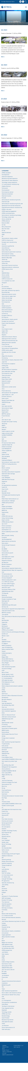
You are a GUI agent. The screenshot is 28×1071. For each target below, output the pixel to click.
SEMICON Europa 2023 (7, 591)
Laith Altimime (5, 869)
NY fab (3, 230)
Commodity (4, 909)
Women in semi (5, 635)
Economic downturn (7, 396)
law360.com (5, 634)
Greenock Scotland (6, 726)
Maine (3, 497)
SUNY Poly (4, 755)
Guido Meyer (5, 1004)
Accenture (4, 888)
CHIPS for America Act (7, 240)
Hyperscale (4, 622)
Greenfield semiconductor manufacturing (12, 207)
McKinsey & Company (7, 908)
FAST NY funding (6, 873)
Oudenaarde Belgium (7, 460)
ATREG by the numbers (7, 630)
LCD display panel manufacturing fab (11, 495)
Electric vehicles (6, 468)
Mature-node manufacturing (9, 913)
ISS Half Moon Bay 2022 (8, 661)
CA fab (3, 483)
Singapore (4, 624)
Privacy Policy (5, 1050)
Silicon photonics (6, 769)
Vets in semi (5, 554)
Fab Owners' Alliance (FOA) (8, 589)
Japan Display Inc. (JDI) (8, 394)
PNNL (3, 958)
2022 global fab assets (7, 1021)
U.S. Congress (5, 470)
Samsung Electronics (7, 747)
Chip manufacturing (6, 311)
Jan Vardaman (5, 975)
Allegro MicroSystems (7, 356)
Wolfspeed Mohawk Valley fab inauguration (12, 570)
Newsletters (5, 1047)
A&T (3, 504)
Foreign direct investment (8, 738)
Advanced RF (5, 815)
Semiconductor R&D (7, 965)
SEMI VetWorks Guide (7, 944)
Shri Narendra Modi (6, 848)
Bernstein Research (7, 699)
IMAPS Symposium (6, 645)
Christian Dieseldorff (7, 578)
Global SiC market (6, 381)
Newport (4, 429)
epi (2, 911)
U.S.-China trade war (7, 346)
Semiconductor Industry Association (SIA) (12, 360)
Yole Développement (7, 539)
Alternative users (6, 587)
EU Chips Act (5, 317)
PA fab (3, 788)
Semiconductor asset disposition (10, 180)
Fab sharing (5, 358)
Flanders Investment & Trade (9, 599)
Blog (3, 1048)
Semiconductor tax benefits (8, 255)
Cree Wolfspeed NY (6, 448)
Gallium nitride (5, 454)
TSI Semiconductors (7, 574)
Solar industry (5, 954)
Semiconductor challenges (8, 500)
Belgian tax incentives (7, 942)
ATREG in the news (6, 209)
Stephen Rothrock (6, 186)
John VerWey (5, 884)
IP (2, 979)
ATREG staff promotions (8, 502)
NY (2, 236)
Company (4, 1045)
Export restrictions (6, 527)
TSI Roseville (5, 593)
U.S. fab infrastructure (7, 875)
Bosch (3, 466)
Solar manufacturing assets (8, 666)
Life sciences (5, 933)
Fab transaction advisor (7, 192)
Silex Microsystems (6, 904)
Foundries (4, 537)
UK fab (3, 547)
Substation (4, 925)
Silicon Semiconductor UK (8, 1027)
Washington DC (5, 601)
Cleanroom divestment (7, 194)
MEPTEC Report (6, 628)
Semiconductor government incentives (11, 252)
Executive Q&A (5, 223)
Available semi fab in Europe (9, 352)
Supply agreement (6, 935)
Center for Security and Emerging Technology (13, 632)
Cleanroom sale (5, 201)
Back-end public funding (8, 535)
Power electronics (6, 390)
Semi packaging (6, 456)
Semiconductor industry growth (9, 319)
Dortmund (4, 749)
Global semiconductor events (9, 294)
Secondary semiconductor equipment (11, 472)
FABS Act (4, 427)
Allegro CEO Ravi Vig (7, 774)
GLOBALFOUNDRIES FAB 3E (9, 771)
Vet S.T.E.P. (4, 524)
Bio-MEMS (4, 549)
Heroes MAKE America (7, 659)
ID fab (3, 960)
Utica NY (4, 244)
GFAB (3, 956)
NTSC (3, 713)
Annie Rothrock (5, 248)
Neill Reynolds (5, 620)
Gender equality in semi (7, 674)
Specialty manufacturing (8, 882)
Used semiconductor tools (8, 610)
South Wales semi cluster (8, 556)
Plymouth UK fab (6, 927)
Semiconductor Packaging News (10, 348)
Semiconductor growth (7, 553)
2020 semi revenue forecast (9, 717)
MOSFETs (4, 871)
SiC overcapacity (6, 827)
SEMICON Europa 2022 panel (9, 605)
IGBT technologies (6, 898)
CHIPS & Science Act (7, 279)
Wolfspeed (4, 458)
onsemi (3, 404)
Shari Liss (4, 707)
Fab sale (4, 197)
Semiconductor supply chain (9, 296)
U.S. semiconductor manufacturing (10, 184)
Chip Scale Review (6, 790)
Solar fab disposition (7, 703)
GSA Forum (5, 693)
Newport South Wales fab (8, 400)
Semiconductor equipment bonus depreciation (13, 608)
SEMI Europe (5, 751)
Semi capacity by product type (9, 761)
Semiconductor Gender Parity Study (11, 994)
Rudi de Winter (5, 732)
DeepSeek (4, 1010)
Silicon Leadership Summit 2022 (10, 531)
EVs (3, 354)
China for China (5, 813)
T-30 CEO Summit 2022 (8, 946)
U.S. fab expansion (6, 1000)
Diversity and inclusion (7, 821)
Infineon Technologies (7, 508)
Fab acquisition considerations (9, 1002)
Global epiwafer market (7, 722)
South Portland (5, 1018)
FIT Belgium (5, 643)
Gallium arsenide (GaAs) (8, 649)
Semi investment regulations (9, 711)
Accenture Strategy (6, 668)
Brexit (3, 940)
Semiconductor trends (7, 576)
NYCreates (4, 838)
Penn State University (7, 819)
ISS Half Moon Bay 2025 (8, 948)
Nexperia (4, 334)
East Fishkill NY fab (6, 832)
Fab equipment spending (8, 585)
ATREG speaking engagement (9, 211)
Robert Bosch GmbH (7, 379)
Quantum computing (7, 863)
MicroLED (4, 491)
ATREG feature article (7, 269)
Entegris (4, 892)
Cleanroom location (6, 196)
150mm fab (4, 259)
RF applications (5, 880)
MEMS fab (4, 510)
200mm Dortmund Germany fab (9, 340)
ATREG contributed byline (8, 213)
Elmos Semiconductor (7, 309)
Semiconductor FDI (6, 784)
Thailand (4, 325)
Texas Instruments (6, 375)
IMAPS (3, 425)
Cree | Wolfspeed (6, 477)
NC (2, 894)
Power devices (5, 344)
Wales (3, 533)
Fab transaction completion (8, 363)
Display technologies (7, 506)
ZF (2, 637)
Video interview (6, 664)
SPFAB (3, 720)
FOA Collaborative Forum (8, 682)
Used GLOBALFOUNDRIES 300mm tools (12, 803)
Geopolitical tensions (7, 560)
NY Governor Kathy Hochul (8, 443)
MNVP (3, 886)
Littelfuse (4, 452)
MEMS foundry (5, 730)
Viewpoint (4, 282)
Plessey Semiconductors (8, 861)
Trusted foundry (6, 744)
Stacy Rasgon (5, 662)
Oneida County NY (6, 306)
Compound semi (6, 277)
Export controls (5, 520)
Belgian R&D (5, 657)
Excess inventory (6, 825)
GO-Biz (3, 736)
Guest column (5, 398)
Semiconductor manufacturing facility (11, 199)
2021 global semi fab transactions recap (11, 809)
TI (2, 417)
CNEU (3, 776)
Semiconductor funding (7, 254)
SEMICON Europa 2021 (7, 718)
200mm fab (4, 263)
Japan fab (4, 362)
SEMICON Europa (6, 402)
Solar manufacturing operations (9, 990)
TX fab (3, 867)
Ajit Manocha (5, 562)
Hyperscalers (5, 412)
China (3, 998)
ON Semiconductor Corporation (9, 369)
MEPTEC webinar (6, 414)
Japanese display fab (7, 444)
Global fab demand (6, 232)
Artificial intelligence (7, 288)
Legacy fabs (5, 331)
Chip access (5, 977)
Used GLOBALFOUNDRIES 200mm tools (12, 759)
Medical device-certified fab (9, 541)
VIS (3, 938)
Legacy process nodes (7, 433)
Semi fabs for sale (6, 419)
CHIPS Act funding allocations (9, 464)
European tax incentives (8, 321)
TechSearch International (8, 1006)
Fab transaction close (7, 373)
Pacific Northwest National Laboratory (11, 917)
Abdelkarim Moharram (7, 855)
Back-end (4, 441)
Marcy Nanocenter (6, 226)
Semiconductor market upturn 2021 (10, 462)
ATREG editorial (6, 221)
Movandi (4, 919)
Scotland (4, 655)
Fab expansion (5, 475)
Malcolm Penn (5, 410)
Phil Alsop (4, 701)
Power (3, 740)
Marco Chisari (5, 672)
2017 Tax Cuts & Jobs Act (8, 969)
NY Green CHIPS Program (8, 583)
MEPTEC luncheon (6, 612)
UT (2, 807)
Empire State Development (8, 323)
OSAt (3, 385)
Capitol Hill (4, 487)
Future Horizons (6, 416)
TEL (3, 987)
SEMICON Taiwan (6, 641)
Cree (3, 327)
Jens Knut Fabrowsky (7, 780)
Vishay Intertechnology (7, 518)
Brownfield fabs (6, 292)
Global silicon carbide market (9, 387)
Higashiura (4, 481)
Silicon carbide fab (6, 219)
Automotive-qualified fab (8, 246)
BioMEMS (4, 973)
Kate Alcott (4, 794)
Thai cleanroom (5, 902)
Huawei (4, 651)
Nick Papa (4, 798)
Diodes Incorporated (7, 446)
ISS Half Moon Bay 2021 (8, 765)
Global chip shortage (7, 300)
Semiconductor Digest (7, 408)
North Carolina (5, 792)
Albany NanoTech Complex (8, 936)
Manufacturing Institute (7, 1019)
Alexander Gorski (6, 493)
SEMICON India (5, 753)
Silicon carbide (5, 275)
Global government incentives (9, 338)
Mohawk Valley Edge (7, 257)
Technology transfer (7, 1012)
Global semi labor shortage (8, 473)
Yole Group (4, 423)
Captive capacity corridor (8, 431)
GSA (3, 304)
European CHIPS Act (7, 315)
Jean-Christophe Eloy (7, 647)
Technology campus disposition (9, 182)
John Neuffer (5, 614)
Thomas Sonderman (7, 865)
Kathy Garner (5, 745)
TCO (3, 800)
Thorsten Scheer (6, 801)
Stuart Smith (5, 489)
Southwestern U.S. (6, 529)
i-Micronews (5, 852)
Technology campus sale (8, 217)
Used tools (4, 929)
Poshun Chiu (5, 811)
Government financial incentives (10, 265)
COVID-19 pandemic (6, 307)
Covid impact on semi (7, 329)
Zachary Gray (5, 834)
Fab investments (6, 261)
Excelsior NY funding (7, 900)
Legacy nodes (5, 367)
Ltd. (3, 817)
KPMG (3, 690)
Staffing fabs (5, 365)
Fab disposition (5, 174)
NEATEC (4, 691)
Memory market (6, 566)
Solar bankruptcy (6, 1029)
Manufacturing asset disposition (9, 178)
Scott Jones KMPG (6, 772)
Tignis (3, 989)
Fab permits (5, 603)
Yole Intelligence (6, 684)
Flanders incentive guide (8, 805)
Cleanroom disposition (7, 176)
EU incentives (5, 286)
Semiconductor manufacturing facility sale (12, 203)
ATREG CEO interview (7, 516)
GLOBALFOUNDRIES (7, 435)
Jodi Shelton (5, 952)
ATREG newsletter (6, 172)
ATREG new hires (6, 1014)
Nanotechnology (6, 1016)
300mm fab (4, 333)
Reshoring (4, 595)
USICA (3, 514)
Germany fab (5, 607)
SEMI (3, 234)
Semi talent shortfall (7, 406)
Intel (3, 996)
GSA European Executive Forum (10, 734)
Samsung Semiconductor (8, 709)
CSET (3, 670)
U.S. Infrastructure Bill (7, 915)
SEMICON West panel (7, 967)
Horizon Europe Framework (8, 545)
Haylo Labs (4, 890)
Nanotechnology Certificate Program (11, 853)
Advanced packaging (7, 597)
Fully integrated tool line (8, 1008)
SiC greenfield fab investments (9, 485)
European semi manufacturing (9, 242)
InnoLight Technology (7, 879)
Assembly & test (6, 377)
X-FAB (3, 778)
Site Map (4, 1053)
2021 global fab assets (7, 680)
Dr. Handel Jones (6, 877)
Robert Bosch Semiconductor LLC (10, 499)
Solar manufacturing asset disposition (11, 742)
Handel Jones (5, 842)
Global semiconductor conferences (10, 267)
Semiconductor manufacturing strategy (11, 215)
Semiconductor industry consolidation (11, 931)
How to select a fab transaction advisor (11, 992)
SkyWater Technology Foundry (9, 830)
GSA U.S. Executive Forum (8, 715)
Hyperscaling (5, 512)
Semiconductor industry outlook (9, 238)
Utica (3, 389)
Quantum (4, 828)
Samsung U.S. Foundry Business (10, 896)
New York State (5, 228)
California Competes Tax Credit (9, 782)
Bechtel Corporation (7, 564)
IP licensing (4, 724)
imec (3, 572)
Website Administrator (7, 1054)
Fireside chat (5, 551)
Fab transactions (6, 302)
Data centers (5, 543)
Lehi (3, 763)
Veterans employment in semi (9, 580)
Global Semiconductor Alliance (9, 336)
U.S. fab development (7, 678)
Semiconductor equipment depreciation (11, 568)
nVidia (3, 1023)
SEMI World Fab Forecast (8, 479)
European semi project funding (9, 421)
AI (2, 284)
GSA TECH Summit (6, 558)
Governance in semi (7, 963)
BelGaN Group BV (6, 985)
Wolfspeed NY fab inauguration (9, 767)
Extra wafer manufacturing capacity (11, 290)
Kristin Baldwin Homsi (7, 757)
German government (7, 823)
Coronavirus (5, 313)
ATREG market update (7, 350)
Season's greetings (6, 859)
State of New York (6, 250)
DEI (3, 857)
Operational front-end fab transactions (11, 205)
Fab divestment (5, 190)
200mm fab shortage (7, 298)
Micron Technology (6, 844)
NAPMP (4, 846)
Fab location (5, 188)
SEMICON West (5, 273)
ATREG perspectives (7, 950)
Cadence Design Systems (8, 962)
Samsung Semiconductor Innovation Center (12, 796)
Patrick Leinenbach (6, 525)
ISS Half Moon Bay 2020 (8, 705)
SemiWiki (4, 639)
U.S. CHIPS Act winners (8, 581)
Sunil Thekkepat (6, 840)
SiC (3, 271)
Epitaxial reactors (6, 836)
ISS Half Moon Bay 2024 (8, 676)
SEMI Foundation (6, 906)
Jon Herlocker (5, 1025)
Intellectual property (7, 653)
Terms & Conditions (7, 1051)
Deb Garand (5, 626)
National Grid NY (6, 383)
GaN (3, 439)
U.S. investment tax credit (8, 280)
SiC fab (3, 225)
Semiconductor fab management (10, 392)
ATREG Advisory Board (7, 522)
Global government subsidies (9, 342)
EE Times (4, 971)
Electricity (4, 786)
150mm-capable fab (6, 450)
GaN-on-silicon (5, 850)
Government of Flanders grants (9, 728)
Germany (4, 437)
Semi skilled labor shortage (8, 371)
